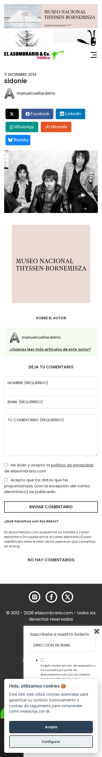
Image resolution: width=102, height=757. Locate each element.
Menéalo (59, 127)
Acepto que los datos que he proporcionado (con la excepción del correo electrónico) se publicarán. (47, 485)
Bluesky (21, 140)
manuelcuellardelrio (36, 93)
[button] (34, 55)
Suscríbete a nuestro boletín (59, 634)
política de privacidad (72, 465)
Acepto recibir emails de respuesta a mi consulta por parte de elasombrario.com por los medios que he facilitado (68, 672)
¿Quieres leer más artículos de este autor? (50, 349)
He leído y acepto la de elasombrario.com (48, 468)
